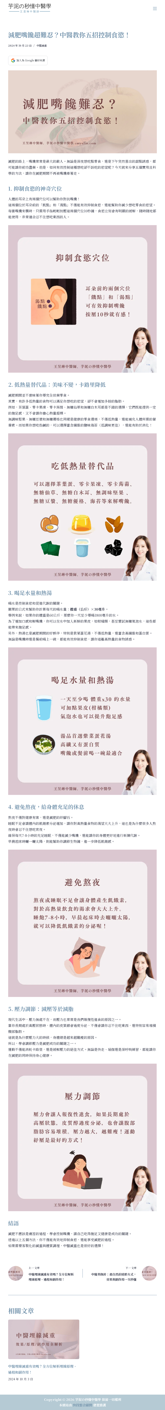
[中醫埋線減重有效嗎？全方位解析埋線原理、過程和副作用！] (43, 1339)
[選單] (155, 8)
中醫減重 (42, 45)
